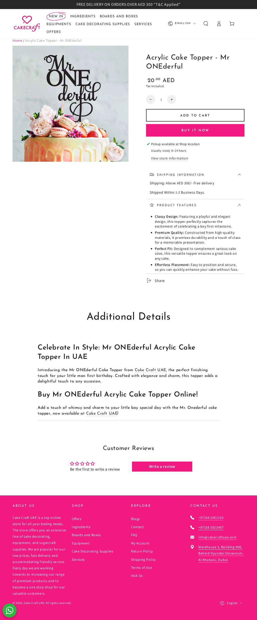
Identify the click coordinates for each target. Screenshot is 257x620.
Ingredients (81, 527)
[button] (205, 23)
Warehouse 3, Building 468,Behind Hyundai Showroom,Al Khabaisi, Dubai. (220, 553)
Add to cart (195, 115)
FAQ (134, 535)
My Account (140, 543)
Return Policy (142, 551)
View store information (169, 158)
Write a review (162, 466)
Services (78, 559)
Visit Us (137, 575)
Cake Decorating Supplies (92, 551)
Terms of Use (141, 567)
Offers (77, 519)
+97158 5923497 (211, 527)
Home (17, 40)
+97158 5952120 (210, 517)
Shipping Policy (143, 559)
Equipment (81, 543)
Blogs (135, 519)
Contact (137, 527)
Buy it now (195, 130)
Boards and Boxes (86, 535)
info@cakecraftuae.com (217, 537)
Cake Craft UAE (150, 370)
